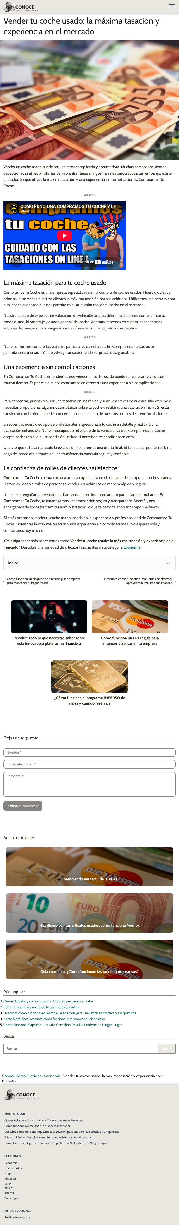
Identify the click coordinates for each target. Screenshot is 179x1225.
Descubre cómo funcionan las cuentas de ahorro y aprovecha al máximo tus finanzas (138, 581)
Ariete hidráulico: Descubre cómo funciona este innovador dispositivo (54, 1019)
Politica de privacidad (18, 1217)
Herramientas (13, 1168)
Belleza (9, 1188)
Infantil (9, 1193)
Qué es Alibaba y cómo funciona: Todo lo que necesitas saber (48, 1001)
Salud (8, 1184)
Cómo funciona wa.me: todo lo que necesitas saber (41, 1007)
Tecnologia (11, 1198)
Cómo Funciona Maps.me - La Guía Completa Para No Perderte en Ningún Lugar (62, 1025)
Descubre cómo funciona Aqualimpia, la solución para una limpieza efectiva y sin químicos (69, 1013)
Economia (10, 1163)
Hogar (8, 1173)
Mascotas (10, 1178)
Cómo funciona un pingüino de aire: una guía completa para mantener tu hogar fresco (43, 581)
